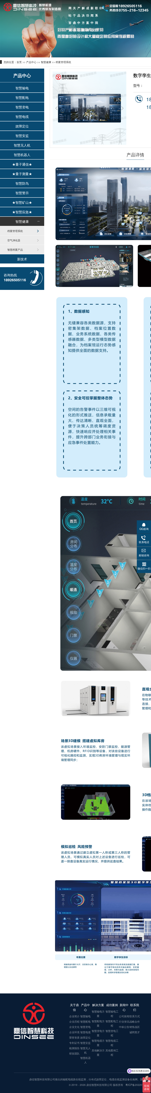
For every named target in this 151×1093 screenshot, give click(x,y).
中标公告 (124, 1027)
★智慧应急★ (22, 211)
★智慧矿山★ (22, 202)
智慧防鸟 (22, 183)
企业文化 (74, 1027)
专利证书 (74, 1043)
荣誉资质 (74, 1037)
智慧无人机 (22, 145)
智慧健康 (46, 62)
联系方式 (134, 1016)
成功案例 (87, 9)
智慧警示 (22, 192)
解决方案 (83, 9)
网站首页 (70, 9)
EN (101, 8)
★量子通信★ (22, 164)
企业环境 (74, 1032)
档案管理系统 (63, 62)
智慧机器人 (22, 154)
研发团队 (74, 1053)
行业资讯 (124, 1021)
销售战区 (134, 1027)
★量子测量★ (22, 173)
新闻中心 (92, 9)
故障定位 (22, 126)
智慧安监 (22, 135)
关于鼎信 (74, 9)
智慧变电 (22, 107)
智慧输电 (22, 87)
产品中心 (78, 9)
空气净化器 (13, 240)
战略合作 (134, 1021)
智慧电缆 (22, 116)
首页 (19, 62)
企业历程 (74, 1021)
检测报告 (74, 1048)
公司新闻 (124, 1016)
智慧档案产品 (15, 249)
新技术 (22, 259)
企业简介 (74, 1016)
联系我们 (96, 9)
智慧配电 (22, 97)
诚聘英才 (134, 1032)
